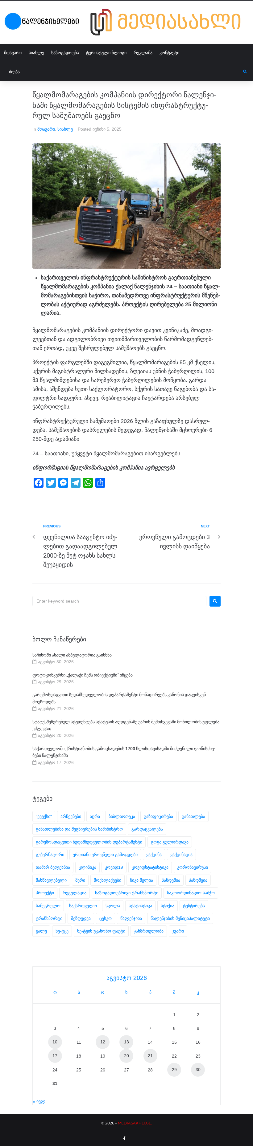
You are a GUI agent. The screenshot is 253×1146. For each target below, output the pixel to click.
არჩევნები (70, 816)
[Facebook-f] (124, 1138)
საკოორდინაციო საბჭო (191, 892)
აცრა (95, 816)
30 (198, 1069)
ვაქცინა (154, 854)
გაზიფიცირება (158, 816)
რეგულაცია (74, 892)
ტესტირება (194, 905)
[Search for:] (119, 601)
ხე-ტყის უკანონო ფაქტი (101, 931)
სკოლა (113, 905)
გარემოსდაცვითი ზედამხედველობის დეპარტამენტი (89, 841)
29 (174, 1069)
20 (126, 1055)
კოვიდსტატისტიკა (150, 867)
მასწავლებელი (51, 880)
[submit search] (245, 72)
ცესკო (105, 918)
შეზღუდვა (81, 918)
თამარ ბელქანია (53, 867)
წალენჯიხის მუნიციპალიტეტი (180, 918)
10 (54, 1041)
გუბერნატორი (50, 854)
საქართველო (83, 905)
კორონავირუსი (192, 867)
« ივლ (39, 1101)
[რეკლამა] (169, 22)
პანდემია (171, 880)
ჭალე (41, 931)
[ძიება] (121, 72)
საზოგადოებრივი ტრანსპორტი (126, 892)
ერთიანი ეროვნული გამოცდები (105, 854)
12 (102, 1041)
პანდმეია (198, 880)
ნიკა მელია (141, 880)
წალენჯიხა (131, 918)
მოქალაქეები (107, 880)
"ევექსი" (44, 816)
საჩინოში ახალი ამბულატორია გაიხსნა (72, 654)
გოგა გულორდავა (170, 841)
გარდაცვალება (147, 829)
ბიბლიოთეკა (122, 816)
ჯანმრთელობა (149, 931)
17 (54, 1055)
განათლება (193, 816)
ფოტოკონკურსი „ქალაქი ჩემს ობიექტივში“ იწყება (82, 675)
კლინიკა (87, 867)
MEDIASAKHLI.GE (134, 1123)
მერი (80, 880)
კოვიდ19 (114, 867)
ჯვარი (178, 931)
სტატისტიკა (140, 905)
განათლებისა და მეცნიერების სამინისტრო (79, 829)
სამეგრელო (48, 905)
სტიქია (167, 905)
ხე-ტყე (62, 931)
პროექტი (45, 892)
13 (126, 1041)
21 (150, 1055)
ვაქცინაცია (181, 854)
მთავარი (46, 129)
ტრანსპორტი (49, 918)
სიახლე (65, 129)
